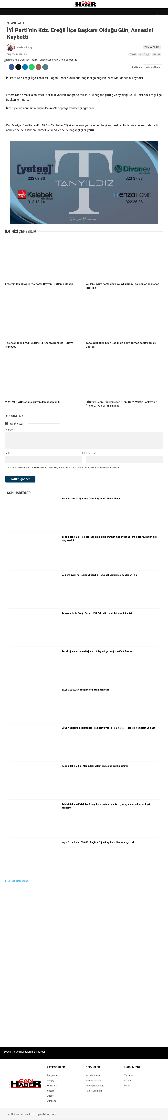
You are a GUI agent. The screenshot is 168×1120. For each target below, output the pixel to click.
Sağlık (9, 60)
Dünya (8, 27)
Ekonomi (10, 33)
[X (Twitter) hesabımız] (47, 1114)
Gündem (9, 40)
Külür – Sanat (13, 47)
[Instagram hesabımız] (70, 1114)
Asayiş (9, 73)
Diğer (8, 80)
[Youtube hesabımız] (93, 1114)
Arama (134, 16)
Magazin (10, 53)
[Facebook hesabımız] (24, 1114)
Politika (10, 66)
